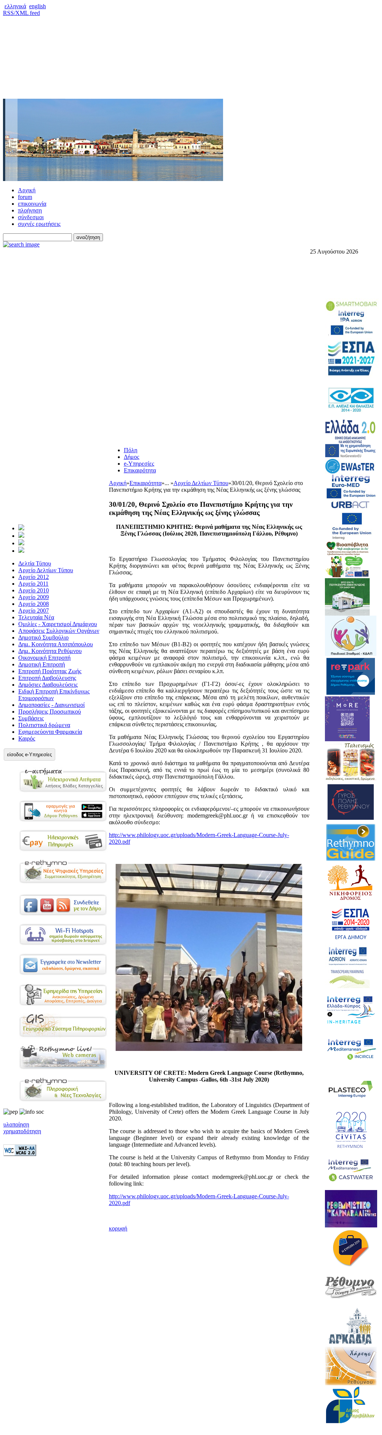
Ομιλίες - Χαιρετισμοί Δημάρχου (57, 624)
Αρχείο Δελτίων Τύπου (45, 570)
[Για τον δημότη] (21, 528)
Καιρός (26, 738)
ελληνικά (15, 6)
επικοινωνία (32, 203)
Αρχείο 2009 (33, 597)
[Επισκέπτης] (21, 536)
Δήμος (131, 457)
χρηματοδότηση (22, 1131)
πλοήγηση (30, 210)
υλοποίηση (16, 1124)
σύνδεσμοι (31, 217)
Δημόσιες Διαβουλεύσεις (48, 684)
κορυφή (118, 1228)
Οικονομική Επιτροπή (44, 657)
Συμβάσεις (31, 718)
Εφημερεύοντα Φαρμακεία (50, 732)
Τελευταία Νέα (36, 617)
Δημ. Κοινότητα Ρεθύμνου (50, 651)
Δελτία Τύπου (34, 563)
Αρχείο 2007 (33, 610)
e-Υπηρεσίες (139, 463)
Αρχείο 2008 (33, 604)
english (37, 6)
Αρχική (26, 190)
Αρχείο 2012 (33, 577)
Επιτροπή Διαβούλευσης (47, 678)
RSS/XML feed (21, 13)
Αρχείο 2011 (33, 583)
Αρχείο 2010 (33, 590)
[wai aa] (19, 1154)
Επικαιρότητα (140, 470)
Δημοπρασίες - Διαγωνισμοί (51, 705)
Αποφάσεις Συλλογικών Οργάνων (58, 631)
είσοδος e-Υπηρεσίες (29, 754)
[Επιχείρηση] (21, 543)
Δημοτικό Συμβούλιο (43, 637)
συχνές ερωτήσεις (39, 224)
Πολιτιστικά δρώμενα (44, 725)
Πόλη (130, 450)
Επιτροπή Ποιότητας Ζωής (49, 671)
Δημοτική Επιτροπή (41, 664)
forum (25, 197)
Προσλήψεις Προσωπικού (49, 711)
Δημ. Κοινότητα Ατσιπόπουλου (55, 644)
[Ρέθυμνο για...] (21, 551)
